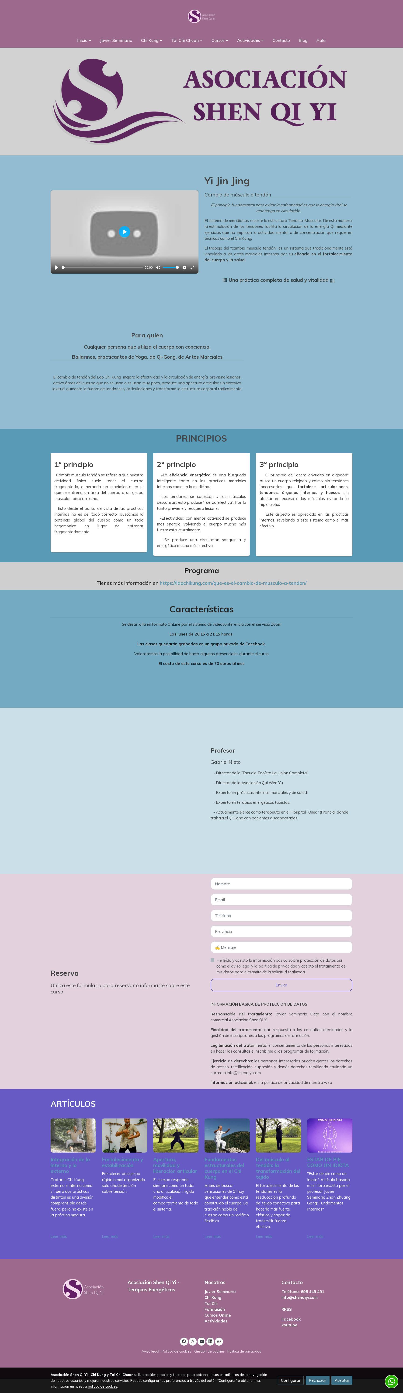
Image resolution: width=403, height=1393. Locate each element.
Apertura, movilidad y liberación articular (175, 1165)
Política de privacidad (244, 1351)
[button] (84, 40)
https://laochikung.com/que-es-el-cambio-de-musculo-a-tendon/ (233, 583)
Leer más (59, 1236)
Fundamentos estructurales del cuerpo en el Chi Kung (224, 1168)
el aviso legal (239, 966)
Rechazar (317, 1380)
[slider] (102, 267)
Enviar (281, 984)
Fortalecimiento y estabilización (122, 1162)
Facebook (291, 1319)
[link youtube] (202, 1341)
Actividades (216, 1320)
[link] (201, 16)
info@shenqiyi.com (299, 1297)
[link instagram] (193, 1341)
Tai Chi (211, 1303)
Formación (215, 1309)
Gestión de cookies (209, 1351)
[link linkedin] (210, 1341)
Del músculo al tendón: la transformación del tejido (278, 1168)
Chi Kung (213, 1297)
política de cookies (102, 1386)
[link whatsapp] (219, 1341)
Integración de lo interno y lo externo (70, 1165)
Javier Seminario (220, 1291)
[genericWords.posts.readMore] (73, 1134)
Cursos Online (218, 1315)
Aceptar (342, 1380)
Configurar (291, 1380)
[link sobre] (86, 1289)
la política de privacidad (276, 966)
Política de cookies (176, 1351)
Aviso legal (150, 1351)
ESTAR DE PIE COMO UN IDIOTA (328, 1162)
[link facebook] (184, 1341)
